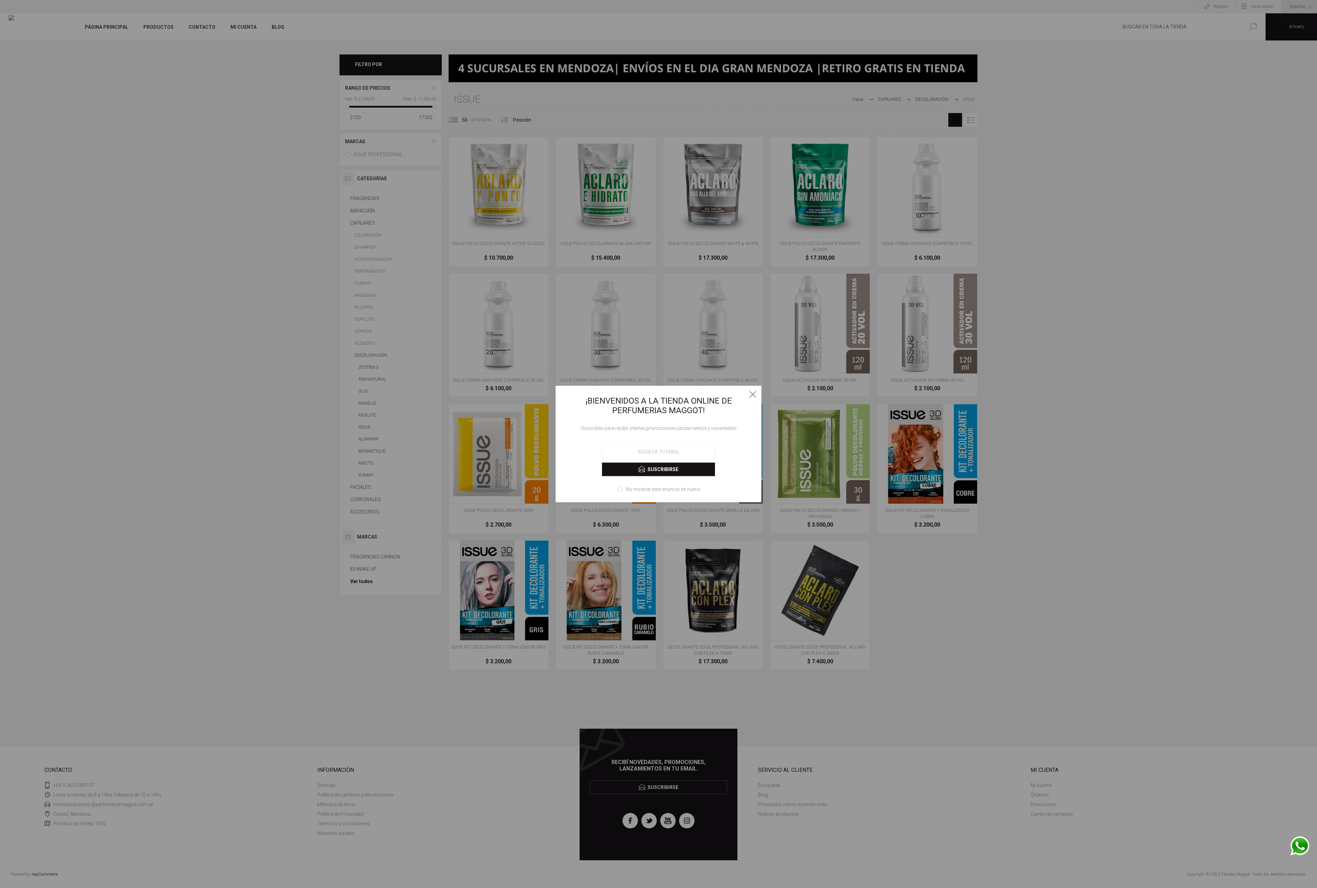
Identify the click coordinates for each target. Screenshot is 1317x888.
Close (753, 394)
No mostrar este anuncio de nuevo (663, 489)
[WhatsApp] (1300, 846)
